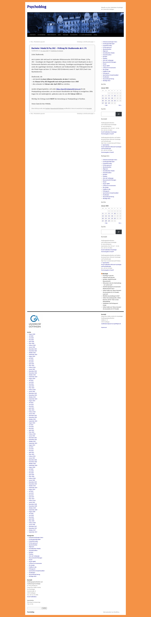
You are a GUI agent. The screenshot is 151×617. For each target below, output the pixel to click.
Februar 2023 (32, 412)
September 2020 (33, 465)
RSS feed (105, 274)
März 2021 (31, 454)
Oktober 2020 (32, 463)
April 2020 (31, 474)
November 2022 (33, 417)
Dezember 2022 (33, 415)
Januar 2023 (32, 413)
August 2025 (32, 356)
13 (102, 98)
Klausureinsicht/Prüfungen (57, 108)
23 (112, 100)
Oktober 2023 (32, 397)
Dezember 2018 (33, 504)
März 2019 (31, 498)
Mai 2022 (31, 428)
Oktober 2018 (32, 508)
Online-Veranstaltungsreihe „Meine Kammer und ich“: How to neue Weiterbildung (112, 299)
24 (114, 100)
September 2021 (33, 443)
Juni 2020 (31, 471)
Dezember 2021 (33, 437)
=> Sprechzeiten (105, 145)
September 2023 (33, 399)
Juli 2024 (31, 380)
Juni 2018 (31, 515)
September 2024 (33, 376)
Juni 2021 (31, 449)
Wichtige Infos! (107, 80)
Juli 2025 (31, 358)
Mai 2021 (31, 450)
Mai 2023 (31, 406)
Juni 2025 (31, 360)
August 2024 (32, 378)
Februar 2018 (32, 522)
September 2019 (33, 487)
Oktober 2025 (32, 352)
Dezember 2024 (33, 371)
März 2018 (31, 521)
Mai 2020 (31, 473)
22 (109, 100)
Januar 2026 (32, 347)
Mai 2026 (31, 339)
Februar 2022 (32, 434)
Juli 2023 (31, 402)
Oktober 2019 (32, 485)
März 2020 (31, 476)
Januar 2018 (32, 524)
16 (112, 98)
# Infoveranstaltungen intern (110, 42)
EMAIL (95, 35)
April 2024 (31, 386)
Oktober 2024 (32, 375)
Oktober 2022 (32, 419)
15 (109, 98)
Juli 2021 (31, 447)
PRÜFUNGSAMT (51, 35)
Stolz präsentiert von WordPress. (111, 612)
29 (109, 103)
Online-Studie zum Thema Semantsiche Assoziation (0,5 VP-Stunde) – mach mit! (112, 292)
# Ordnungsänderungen (109, 43)
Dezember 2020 (33, 460)
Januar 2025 (32, 369)
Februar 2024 (32, 389)
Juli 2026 (31, 336)
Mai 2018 (31, 517)
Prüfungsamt (106, 73)
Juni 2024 (31, 382)
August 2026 (32, 334)
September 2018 (33, 510)
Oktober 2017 (32, 530)
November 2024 (33, 373)
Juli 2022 (31, 424)
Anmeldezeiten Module (109, 53)
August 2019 (32, 489)
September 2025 (33, 354)
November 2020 (33, 461)
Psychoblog (36, 7)
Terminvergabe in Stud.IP (107, 134)
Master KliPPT (106, 66)
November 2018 (33, 506)
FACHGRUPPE (73, 35)
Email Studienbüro (31, 596)
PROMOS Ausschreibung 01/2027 (111, 296)
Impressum (104, 327)
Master (104, 64)
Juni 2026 (31, 338)
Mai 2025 (31, 362)
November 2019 (33, 484)
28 (106, 103)
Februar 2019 (32, 500)
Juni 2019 (31, 493)
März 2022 (31, 432)
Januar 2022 (32, 436)
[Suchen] (119, 114)
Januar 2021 (32, 458)
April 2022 (31, 430)
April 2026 (31, 341)
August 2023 (32, 400)
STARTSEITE (32, 35)
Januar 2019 (32, 502)
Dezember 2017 (33, 526)
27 (102, 103)
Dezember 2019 (33, 482)
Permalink (89, 108)
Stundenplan (106, 77)
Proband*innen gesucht (109, 277)
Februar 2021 (32, 456)
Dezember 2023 (33, 393)
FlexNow (105, 58)
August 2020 (32, 467)
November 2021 (33, 439)
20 (102, 100)
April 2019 (31, 497)
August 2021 (32, 445)
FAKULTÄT (65, 35)
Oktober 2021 (32, 441)
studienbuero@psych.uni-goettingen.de (111, 323)
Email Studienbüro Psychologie (109, 132)
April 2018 (31, 519)
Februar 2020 (32, 478)
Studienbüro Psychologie (57, 51)
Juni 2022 (31, 426)
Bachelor (48, 108)
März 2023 (31, 410)
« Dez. (106, 105)
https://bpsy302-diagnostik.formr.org (68, 89)
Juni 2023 (31, 404)
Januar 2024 (32, 391)
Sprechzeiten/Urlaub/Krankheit (110, 75)
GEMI (59, 35)
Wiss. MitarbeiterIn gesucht (37, 42)
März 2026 (31, 343)
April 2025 (31, 363)
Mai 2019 (31, 495)
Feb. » (120, 105)
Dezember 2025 (33, 349)
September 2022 (33, 421)
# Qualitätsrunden (107, 45)
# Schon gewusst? (107, 47)
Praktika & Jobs (106, 71)
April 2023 (31, 408)
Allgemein (105, 51)
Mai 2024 (31, 384)
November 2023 (33, 395)
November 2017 (33, 528)
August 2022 (32, 423)
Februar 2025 (32, 367)
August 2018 (32, 511)
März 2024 (31, 388)
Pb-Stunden (106, 69)
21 (106, 100)
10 (114, 95)
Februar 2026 (32, 345)
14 (106, 98)
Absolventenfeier (107, 49)
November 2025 (33, 351)
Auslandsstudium (107, 54)
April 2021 (31, 452)
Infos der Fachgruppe (108, 60)
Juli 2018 (31, 513)
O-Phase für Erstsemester (109, 67)
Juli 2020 (31, 469)
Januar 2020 (32, 480)
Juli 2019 (31, 491)
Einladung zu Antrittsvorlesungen (86, 42)
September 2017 (33, 532)
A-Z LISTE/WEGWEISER (86, 35)
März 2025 (31, 365)
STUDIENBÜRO (41, 35)
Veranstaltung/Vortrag (108, 78)
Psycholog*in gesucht (108, 275)
